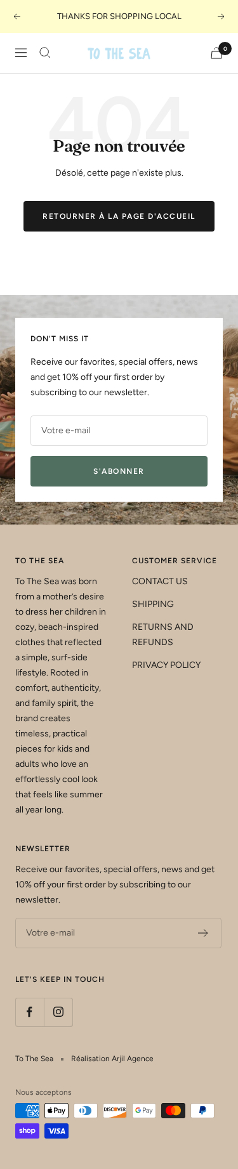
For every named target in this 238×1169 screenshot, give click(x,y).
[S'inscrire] (203, 933)
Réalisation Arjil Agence (112, 1058)
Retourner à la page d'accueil (119, 216)
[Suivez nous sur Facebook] (29, 1012)
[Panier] (216, 53)
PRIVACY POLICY (166, 665)
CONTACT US (160, 581)
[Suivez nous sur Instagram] (58, 1012)
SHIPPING (153, 604)
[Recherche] (45, 52)
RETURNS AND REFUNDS (163, 635)
